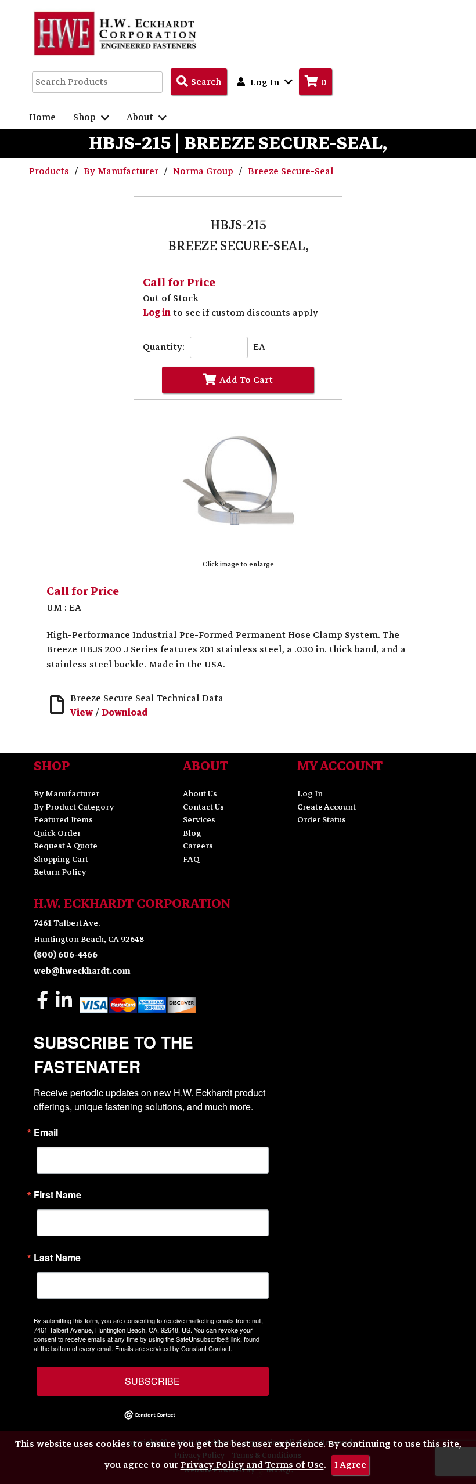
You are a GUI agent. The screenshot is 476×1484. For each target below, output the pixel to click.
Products (50, 171)
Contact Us (203, 807)
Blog (192, 833)
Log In (310, 793)
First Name (57, 1195)
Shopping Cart (61, 859)
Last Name (57, 1257)
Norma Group (204, 171)
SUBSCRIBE (152, 1381)
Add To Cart (246, 380)
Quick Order (57, 833)
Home (42, 117)
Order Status (321, 819)
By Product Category (74, 807)
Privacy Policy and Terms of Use (252, 1464)
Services (199, 819)
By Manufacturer (122, 171)
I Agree (350, 1464)
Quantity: (164, 347)
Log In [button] (265, 82)
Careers (198, 846)
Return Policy (60, 872)
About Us (200, 793)
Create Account (326, 807)
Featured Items (63, 819)
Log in (157, 312)
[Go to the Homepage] (116, 33)
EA (259, 347)
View (81, 712)
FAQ (191, 859)
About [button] (141, 117)
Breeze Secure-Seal (291, 171)
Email (46, 1132)
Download (124, 712)
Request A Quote (66, 846)
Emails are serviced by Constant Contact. (173, 1348)
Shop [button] (85, 117)
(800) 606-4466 (66, 955)
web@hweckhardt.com (82, 971)
